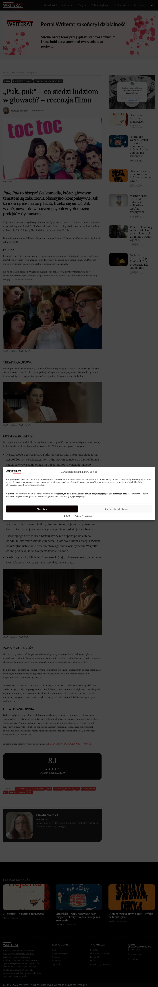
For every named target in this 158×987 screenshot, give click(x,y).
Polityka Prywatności (83, 516)
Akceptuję (42, 508)
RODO (67, 516)
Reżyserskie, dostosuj (116, 508)
